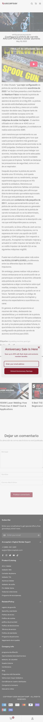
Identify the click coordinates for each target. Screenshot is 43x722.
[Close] (39, 347)
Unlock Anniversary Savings (21, 371)
